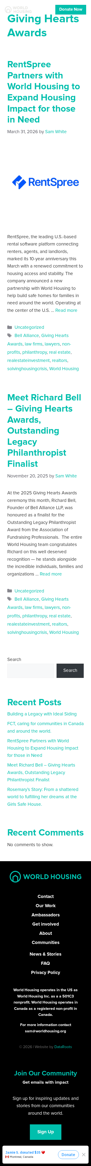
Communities (45, 942)
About (45, 933)
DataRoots (63, 1047)
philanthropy (34, 352)
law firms (33, 344)
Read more (66, 310)
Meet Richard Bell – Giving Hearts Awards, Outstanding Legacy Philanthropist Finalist (44, 431)
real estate (60, 352)
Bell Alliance (27, 335)
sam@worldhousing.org (45, 1031)
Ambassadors (46, 915)
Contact (46, 896)
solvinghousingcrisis (27, 369)
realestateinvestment (28, 360)
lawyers (52, 344)
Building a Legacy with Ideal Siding (42, 714)
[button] (31, 1153)
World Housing (64, 369)
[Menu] (47, 10)
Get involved (45, 924)
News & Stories (45, 954)
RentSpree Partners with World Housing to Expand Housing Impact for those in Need (42, 748)
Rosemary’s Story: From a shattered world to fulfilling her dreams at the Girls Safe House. (42, 797)
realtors (59, 360)
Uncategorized (29, 327)
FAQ (45, 963)
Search (14, 659)
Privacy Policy (45, 972)
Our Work (46, 906)
